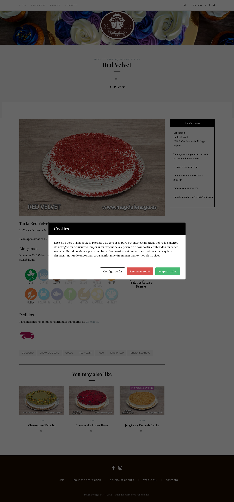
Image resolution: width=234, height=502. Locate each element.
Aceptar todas (167, 271)
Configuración (112, 271)
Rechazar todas (140, 271)
